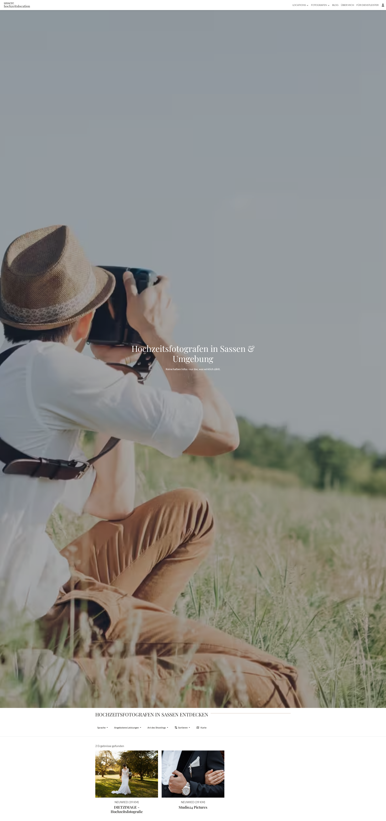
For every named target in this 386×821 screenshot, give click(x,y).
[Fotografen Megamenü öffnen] (328, 5)
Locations (299, 4)
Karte (203, 727)
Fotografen (319, 4)
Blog (335, 4)
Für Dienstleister (367, 4)
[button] (383, 5)
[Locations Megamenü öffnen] (307, 5)
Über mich (347, 4)
